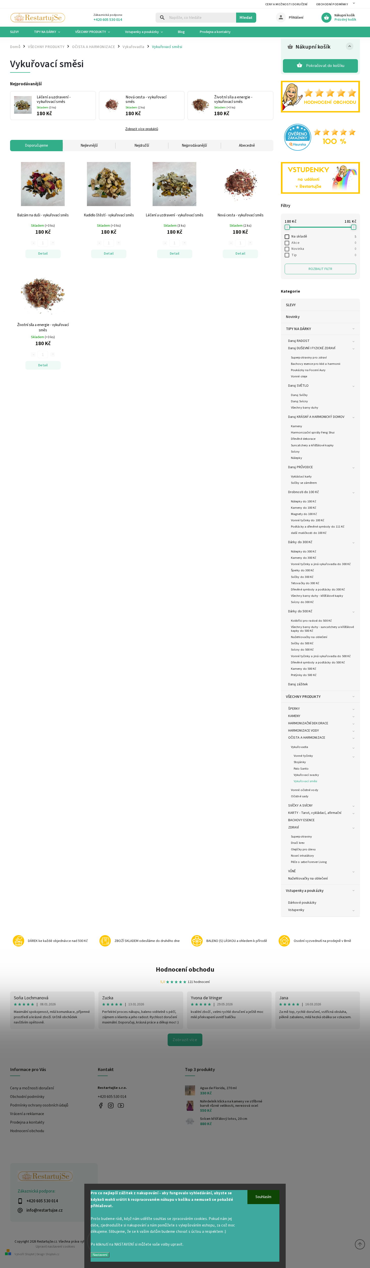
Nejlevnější (89, 145)
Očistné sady (299, 796)
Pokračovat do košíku (325, 65)
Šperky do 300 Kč (302, 570)
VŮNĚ (292, 871)
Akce (323, 242)
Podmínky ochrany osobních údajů (39, 1105)
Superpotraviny (301, 836)
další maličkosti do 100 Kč (309, 533)
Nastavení (100, 1255)
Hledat (246, 17)
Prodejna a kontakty (27, 1122)
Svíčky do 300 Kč (302, 577)
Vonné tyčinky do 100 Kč (307, 520)
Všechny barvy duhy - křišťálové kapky (317, 595)
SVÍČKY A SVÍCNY (300, 805)
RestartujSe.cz (101, 1105)
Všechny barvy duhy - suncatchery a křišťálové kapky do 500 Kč (322, 629)
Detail (43, 253)
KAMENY (294, 716)
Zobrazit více (185, 1040)
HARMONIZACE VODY (303, 730)
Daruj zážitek (298, 684)
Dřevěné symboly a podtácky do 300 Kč (318, 589)
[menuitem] (18, 32)
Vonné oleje (299, 376)
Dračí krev (298, 843)
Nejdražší (141, 145)
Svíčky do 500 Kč (302, 643)
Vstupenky (296, 910)
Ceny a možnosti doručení (286, 4)
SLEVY (291, 305)
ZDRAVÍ (293, 827)
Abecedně (247, 145)
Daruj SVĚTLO (298, 385)
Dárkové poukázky (302, 902)
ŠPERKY (294, 708)
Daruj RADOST (299, 340)
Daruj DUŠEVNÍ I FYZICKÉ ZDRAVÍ (311, 348)
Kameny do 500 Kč (303, 668)
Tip (323, 255)
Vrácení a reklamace (27, 1114)
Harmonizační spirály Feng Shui (313, 432)
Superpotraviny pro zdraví (309, 357)
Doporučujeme (36, 145)
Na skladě (323, 236)
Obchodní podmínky (332, 4)
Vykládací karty (301, 476)
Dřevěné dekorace (303, 439)
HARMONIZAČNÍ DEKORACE (308, 723)
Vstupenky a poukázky (304, 890)
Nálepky (296, 458)
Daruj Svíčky (299, 395)
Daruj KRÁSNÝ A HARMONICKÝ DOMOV (316, 416)
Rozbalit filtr (320, 268)
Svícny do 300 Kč (302, 602)
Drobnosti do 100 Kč (303, 492)
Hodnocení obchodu (185, 969)
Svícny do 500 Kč (302, 649)
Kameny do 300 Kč (303, 558)
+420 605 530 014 (112, 1096)
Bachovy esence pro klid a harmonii (315, 364)
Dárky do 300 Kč (300, 542)
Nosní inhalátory (302, 855)
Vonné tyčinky (303, 756)
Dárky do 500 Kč (300, 611)
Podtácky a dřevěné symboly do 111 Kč (318, 526)
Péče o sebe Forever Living (309, 862)
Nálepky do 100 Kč (303, 501)
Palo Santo (301, 768)
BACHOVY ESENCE (301, 820)
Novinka (323, 248)
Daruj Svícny (299, 401)
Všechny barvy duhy (304, 407)
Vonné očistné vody (304, 790)
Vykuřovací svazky (306, 775)
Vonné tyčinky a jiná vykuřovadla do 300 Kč (321, 564)
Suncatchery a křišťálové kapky (312, 445)
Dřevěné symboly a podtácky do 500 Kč (318, 662)
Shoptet (29, 1254)
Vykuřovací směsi (305, 781)
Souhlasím (263, 1197)
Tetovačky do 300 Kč (305, 583)
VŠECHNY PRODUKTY (303, 696)
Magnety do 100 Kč (304, 514)
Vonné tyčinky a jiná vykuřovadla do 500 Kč (321, 656)
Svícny (295, 451)
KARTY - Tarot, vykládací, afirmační (315, 812)
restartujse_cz (111, 1105)
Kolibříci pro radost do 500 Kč (311, 620)
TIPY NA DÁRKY (298, 329)
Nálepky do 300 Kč (303, 551)
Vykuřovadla (299, 747)
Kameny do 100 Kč (303, 507)
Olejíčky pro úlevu (303, 849)
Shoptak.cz (52, 1254)
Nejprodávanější (194, 145)
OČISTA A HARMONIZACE (306, 737)
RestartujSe (121, 1105)
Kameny (296, 426)
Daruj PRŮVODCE (300, 467)
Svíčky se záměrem (304, 483)
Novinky (293, 317)
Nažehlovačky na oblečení (309, 637)
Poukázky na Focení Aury (308, 370)
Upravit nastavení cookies (55, 1246)
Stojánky (300, 762)
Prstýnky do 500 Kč (303, 675)
